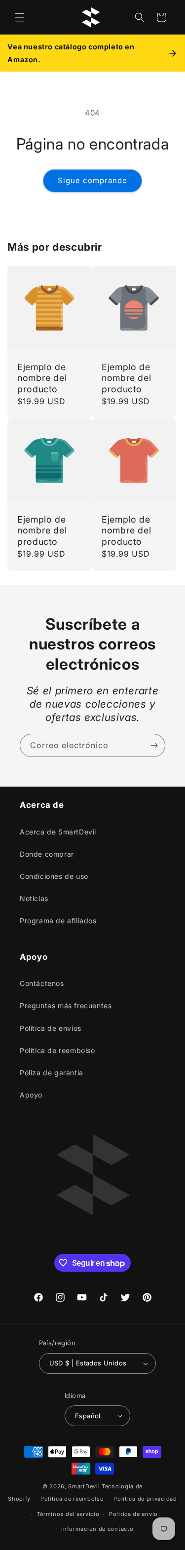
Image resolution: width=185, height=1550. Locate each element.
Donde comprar (47, 854)
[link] (134, 378)
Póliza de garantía (51, 1072)
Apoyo (31, 1095)
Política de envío (133, 1514)
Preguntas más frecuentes (65, 1005)
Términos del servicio (68, 1514)
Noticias (34, 898)
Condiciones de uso (54, 876)
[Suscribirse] (154, 745)
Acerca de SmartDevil (58, 832)
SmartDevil (84, 1486)
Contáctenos (42, 983)
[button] (20, 17)
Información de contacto (97, 1528)
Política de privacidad (145, 1498)
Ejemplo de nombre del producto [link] (42, 377)
